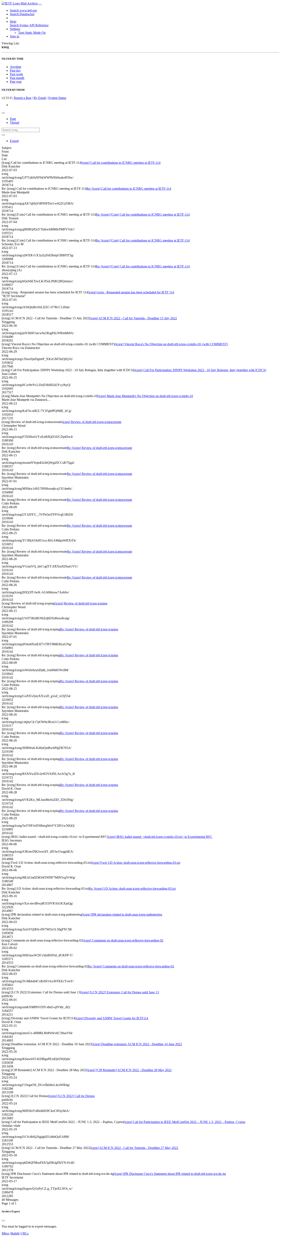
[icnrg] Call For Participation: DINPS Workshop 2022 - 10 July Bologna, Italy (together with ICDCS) (200, 370)
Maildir (15, 1233)
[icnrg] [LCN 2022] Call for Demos (71, 1096)
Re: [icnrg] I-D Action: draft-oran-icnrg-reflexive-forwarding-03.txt (132, 888)
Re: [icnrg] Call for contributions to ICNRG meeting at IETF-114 (128, 188)
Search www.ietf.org (23, 10)
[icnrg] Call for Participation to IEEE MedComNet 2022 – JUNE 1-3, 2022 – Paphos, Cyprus (184, 1122)
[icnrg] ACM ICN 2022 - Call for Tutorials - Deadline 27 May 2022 (134, 1148)
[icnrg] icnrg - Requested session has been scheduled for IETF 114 (131, 292)
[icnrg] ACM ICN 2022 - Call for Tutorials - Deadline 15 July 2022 (133, 318)
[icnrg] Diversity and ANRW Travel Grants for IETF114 (111, 1018)
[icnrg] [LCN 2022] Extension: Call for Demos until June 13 (119, 992)
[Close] (3, 1220)
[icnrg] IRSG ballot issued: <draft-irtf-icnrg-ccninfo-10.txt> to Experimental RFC (159, 836)
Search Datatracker (22, 14)
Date (13, 119)
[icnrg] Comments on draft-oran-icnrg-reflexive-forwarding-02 (122, 940)
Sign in (14, 36)
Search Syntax (19, 25)
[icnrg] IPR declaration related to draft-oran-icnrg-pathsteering (122, 914)
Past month (17, 78)
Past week (16, 74)
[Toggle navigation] (40, 4)
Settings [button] (15, 29)
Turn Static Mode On (32, 32)
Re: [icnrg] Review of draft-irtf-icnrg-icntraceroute (99, 448)
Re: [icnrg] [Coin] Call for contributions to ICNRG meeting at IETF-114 (143, 214)
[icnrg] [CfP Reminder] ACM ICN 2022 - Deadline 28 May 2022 (129, 1070)
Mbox (5, 1233)
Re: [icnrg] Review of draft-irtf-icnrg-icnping (89, 629)
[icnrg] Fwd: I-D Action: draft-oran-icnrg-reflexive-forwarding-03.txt (135, 862)
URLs (25, 1233)
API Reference (39, 25)
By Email (40, 98)
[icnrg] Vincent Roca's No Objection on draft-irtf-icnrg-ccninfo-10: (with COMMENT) (171, 344)
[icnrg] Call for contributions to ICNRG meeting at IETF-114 (120, 162)
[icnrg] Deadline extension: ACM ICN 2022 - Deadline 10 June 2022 (137, 1044)
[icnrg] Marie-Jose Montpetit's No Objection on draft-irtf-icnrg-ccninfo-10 (145, 396)
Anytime (15, 67)
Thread (14, 122)
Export (14, 141)
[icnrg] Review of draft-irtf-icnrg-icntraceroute (91, 422)
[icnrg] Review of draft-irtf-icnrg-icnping (81, 603)
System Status (57, 98)
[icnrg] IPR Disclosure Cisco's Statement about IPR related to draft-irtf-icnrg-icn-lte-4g (170, 1173)
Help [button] (13, 21)
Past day (15, 70)
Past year (16, 81)
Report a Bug (22, 98)
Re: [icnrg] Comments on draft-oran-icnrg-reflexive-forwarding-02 (131, 966)
